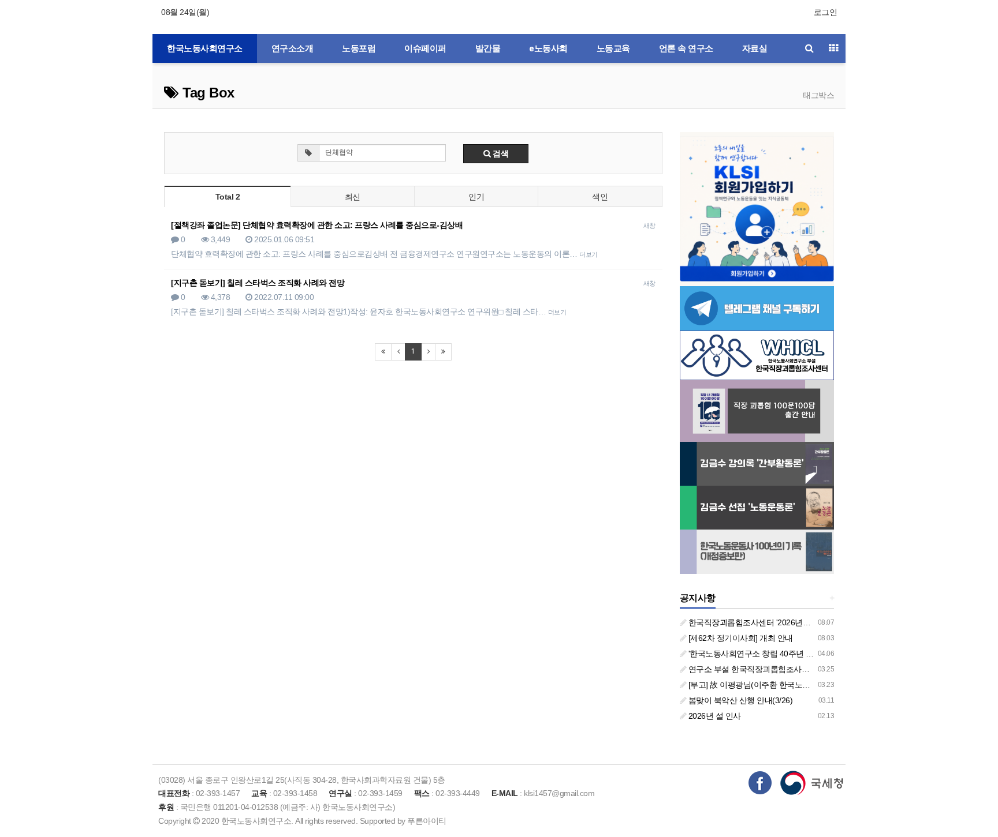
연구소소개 (292, 48)
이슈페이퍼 (425, 48)
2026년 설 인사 (713, 715)
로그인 (825, 12)
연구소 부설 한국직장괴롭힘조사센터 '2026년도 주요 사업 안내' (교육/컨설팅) (821, 669)
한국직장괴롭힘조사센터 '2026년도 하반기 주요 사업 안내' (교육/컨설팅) (812, 622)
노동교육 (613, 48)
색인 (600, 196)
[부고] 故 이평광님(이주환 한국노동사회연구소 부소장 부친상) (794, 684)
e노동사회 (548, 48)
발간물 (488, 48)
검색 (500, 153)
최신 (352, 196)
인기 (476, 196)
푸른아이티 (426, 820)
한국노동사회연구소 (205, 48)
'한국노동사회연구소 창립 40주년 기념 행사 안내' (772, 653)
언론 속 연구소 (686, 48)
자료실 (755, 48)
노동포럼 (358, 48)
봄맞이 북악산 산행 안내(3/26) (739, 700)
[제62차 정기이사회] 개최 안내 (739, 638)
